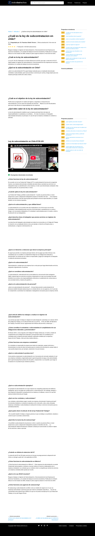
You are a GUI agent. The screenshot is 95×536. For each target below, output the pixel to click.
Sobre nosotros (63, 525)
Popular (85, 2)
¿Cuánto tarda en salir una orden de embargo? (74, 150)
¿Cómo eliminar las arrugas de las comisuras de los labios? (74, 55)
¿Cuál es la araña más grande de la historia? (74, 62)
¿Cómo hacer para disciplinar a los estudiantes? (74, 51)
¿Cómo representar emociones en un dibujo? (74, 138)
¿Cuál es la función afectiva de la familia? (75, 41)
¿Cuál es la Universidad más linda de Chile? (76, 143)
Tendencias (77, 2)
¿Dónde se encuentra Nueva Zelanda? (75, 140)
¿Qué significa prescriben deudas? (74, 121)
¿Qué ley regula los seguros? (73, 44)
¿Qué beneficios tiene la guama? (73, 36)
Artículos (70, 2)
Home (10, 31)
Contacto (71, 525)
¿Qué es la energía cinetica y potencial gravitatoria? (75, 134)
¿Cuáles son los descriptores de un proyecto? (74, 33)
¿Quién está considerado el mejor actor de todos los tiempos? (76, 59)
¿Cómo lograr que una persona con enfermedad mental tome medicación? (75, 147)
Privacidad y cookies (81, 525)
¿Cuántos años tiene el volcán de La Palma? (76, 131)
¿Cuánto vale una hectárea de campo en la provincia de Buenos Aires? (76, 48)
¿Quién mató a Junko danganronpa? (74, 124)
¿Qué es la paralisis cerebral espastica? (75, 39)
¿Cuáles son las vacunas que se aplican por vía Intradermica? (76, 128)
